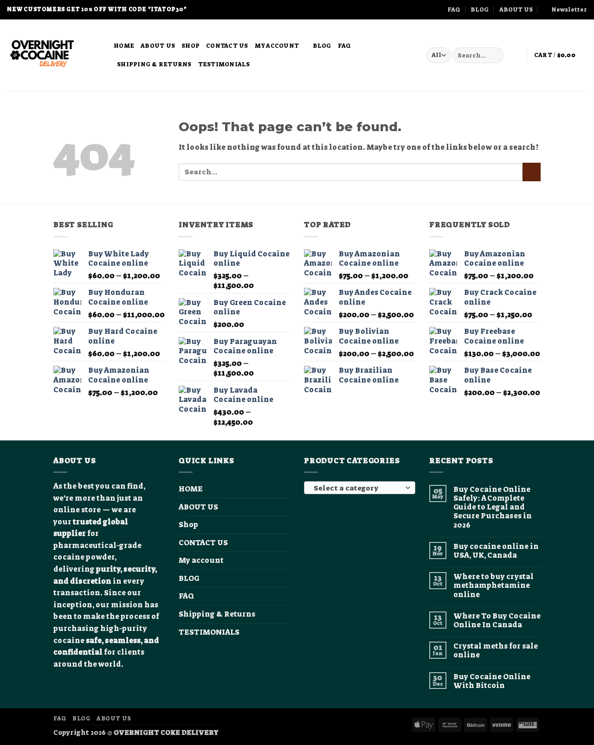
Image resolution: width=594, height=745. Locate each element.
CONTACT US (227, 46)
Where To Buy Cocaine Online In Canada (497, 620)
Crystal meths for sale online (495, 650)
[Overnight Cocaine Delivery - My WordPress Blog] (53, 55)
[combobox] (359, 487)
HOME (124, 46)
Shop (190, 46)
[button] (565, 10)
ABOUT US (516, 9)
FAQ (453, 9)
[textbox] (357, 488)
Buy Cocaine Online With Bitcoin (491, 681)
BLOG (480, 9)
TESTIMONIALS (224, 64)
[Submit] (495, 55)
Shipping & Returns (154, 64)
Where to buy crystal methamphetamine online (493, 585)
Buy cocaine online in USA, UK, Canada (496, 551)
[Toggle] (284, 560)
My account (277, 46)
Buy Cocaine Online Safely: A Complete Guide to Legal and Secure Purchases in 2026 (492, 507)
